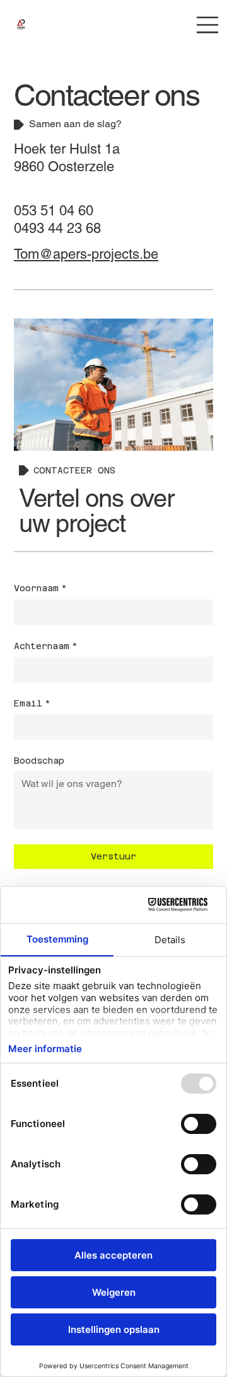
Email (32, 703)
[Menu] (208, 25)
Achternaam (46, 646)
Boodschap (39, 761)
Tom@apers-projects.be (86, 254)
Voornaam (40, 588)
